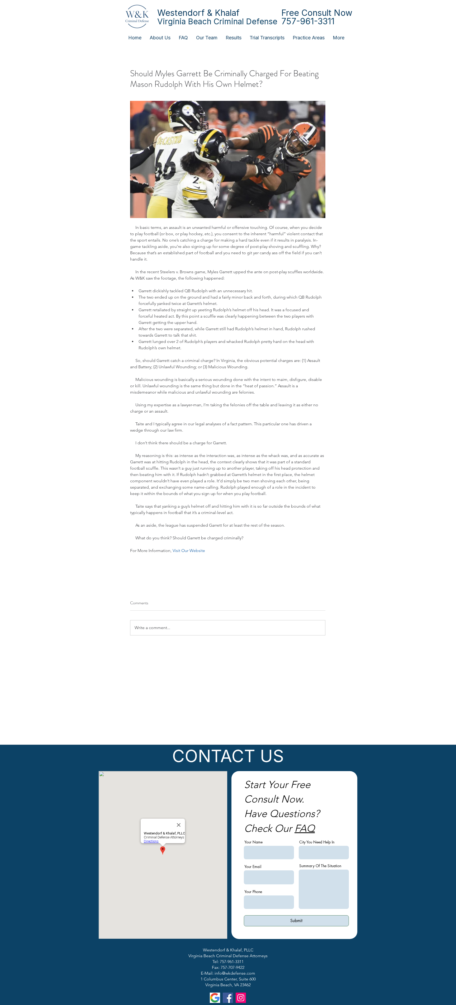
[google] (215, 998)
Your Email (252, 867)
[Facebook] (228, 998)
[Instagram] (241, 998)
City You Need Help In (316, 842)
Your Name (253, 842)
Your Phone (253, 892)
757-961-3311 (308, 21)
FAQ (304, 828)
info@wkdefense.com (235, 973)
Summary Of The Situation (320, 866)
